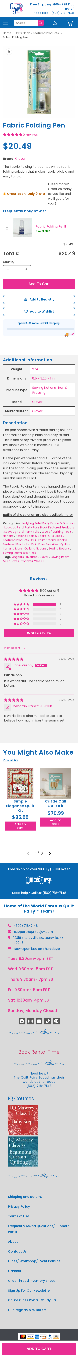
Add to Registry (39, 299)
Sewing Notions (44, 387)
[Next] (50, 853)
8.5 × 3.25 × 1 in (43, 378)
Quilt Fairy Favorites (44, 544)
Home (7, 33)
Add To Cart (39, 284)
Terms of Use (18, 1216)
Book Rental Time (39, 1052)
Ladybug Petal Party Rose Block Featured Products (39, 527)
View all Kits (10, 760)
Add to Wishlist (39, 311)
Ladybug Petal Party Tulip (21, 532)
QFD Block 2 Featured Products (37, 33)
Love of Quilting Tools (57, 532)
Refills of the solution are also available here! (38, 514)
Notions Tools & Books (31, 536)
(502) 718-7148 (26, 925)
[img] (13, 659)
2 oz (35, 369)
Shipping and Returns (25, 1196)
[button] (69, 22)
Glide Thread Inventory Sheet (31, 1280)
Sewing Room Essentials (19, 553)
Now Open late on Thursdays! (37, 948)
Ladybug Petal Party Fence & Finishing (48, 523)
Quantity (8, 262)
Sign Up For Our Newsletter (29, 1290)
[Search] (41, 23)
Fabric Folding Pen (15, 37)
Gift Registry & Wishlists (27, 1310)
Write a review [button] (39, 633)
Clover (20, 158)
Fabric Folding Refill (51, 226)
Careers (14, 1271)
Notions (8, 536)
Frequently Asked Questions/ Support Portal (38, 1229)
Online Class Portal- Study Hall (32, 1300)
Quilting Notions (35, 548)
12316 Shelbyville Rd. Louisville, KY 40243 (38, 940)
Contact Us (17, 1251)
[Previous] (28, 853)
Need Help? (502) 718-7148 (54, 13)
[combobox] (26, 23)
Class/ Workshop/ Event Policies (34, 1261)
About (13, 1241)
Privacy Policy (19, 1206)
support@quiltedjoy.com (33, 931)
